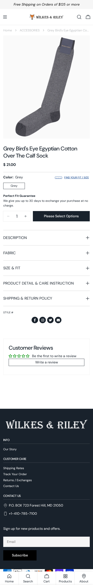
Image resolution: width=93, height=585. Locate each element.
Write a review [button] (46, 362)
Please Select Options (61, 216)
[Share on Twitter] (50, 320)
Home (7, 30)
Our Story (10, 449)
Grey (14, 186)
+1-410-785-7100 (23, 513)
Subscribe (20, 555)
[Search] (79, 17)
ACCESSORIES (30, 30)
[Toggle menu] (5, 17)
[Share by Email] (58, 320)
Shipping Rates (13, 468)
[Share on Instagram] (42, 320)
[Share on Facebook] (35, 320)
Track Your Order (15, 474)
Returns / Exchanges (17, 480)
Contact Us (11, 486)
